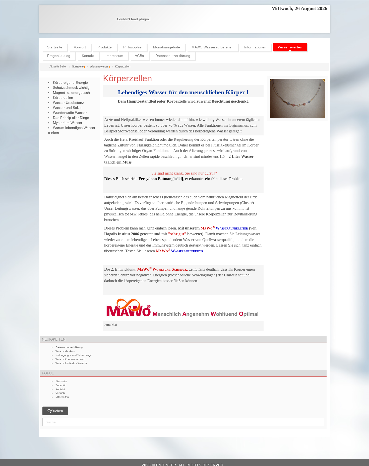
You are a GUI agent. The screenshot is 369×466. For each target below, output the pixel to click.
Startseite (78, 66)
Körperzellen (127, 78)
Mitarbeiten (62, 397)
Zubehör (60, 385)
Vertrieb (60, 393)
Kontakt (60, 389)
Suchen (57, 411)
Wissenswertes (99, 66)
